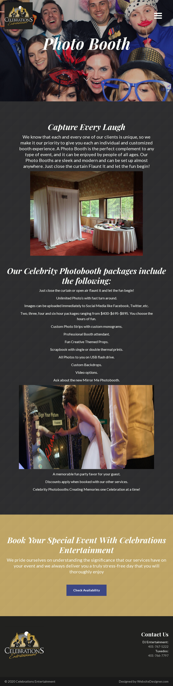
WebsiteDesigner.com (152, 681)
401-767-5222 (158, 646)
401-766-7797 (158, 655)
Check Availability (86, 590)
